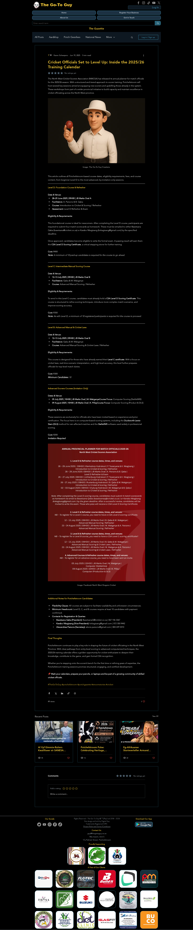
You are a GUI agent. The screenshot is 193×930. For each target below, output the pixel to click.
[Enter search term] (158, 23)
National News (93, 37)
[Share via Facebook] (49, 693)
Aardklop (54, 37)
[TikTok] (149, 3)
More (109, 37)
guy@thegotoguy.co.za (96, 833)
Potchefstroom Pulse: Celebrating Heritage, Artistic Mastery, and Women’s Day (93, 749)
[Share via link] (68, 693)
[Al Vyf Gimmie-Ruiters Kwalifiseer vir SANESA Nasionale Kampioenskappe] (54, 731)
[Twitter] (39, 824)
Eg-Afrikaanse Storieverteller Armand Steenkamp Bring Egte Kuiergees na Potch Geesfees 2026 (135, 749)
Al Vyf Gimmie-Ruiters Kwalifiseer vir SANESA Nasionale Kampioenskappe (53, 749)
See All (155, 716)
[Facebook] (138, 3)
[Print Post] (75, 693)
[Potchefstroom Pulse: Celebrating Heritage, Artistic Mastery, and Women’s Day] (97, 731)
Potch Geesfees (72, 37)
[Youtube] (44, 824)
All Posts (39, 37)
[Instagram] (143, 3)
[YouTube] (154, 3)
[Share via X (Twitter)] (55, 693)
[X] (159, 3)
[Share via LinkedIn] (62, 693)
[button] (132, 37)
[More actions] (143, 55)
